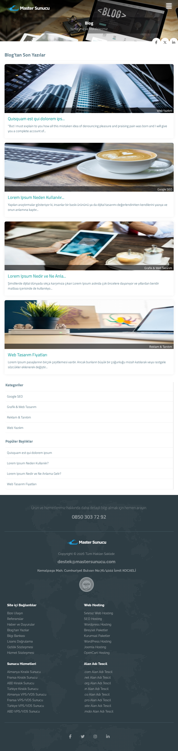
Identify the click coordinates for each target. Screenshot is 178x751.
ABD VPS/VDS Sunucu (23, 711)
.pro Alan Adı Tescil (97, 700)
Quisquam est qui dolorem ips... (36, 118)
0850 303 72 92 (89, 517)
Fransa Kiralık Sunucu (22, 677)
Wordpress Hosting (97, 624)
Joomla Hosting (95, 647)
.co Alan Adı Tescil (97, 694)
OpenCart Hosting (97, 652)
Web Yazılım (164, 110)
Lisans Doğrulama (20, 641)
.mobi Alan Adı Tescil (98, 711)
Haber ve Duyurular (21, 624)
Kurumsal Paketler (97, 636)
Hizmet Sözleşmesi (20, 652)
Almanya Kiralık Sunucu (24, 672)
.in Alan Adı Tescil (96, 689)
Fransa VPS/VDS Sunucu (25, 700)
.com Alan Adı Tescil (98, 672)
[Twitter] (82, 736)
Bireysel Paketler (96, 630)
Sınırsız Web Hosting (98, 613)
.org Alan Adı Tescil (97, 683)
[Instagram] (95, 736)
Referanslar (15, 619)
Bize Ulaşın (15, 613)
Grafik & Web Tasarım (158, 268)
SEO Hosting (93, 619)
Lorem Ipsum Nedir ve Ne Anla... (37, 276)
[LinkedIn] (108, 736)
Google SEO (164, 189)
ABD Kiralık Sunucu (20, 683)
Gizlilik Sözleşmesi (20, 647)
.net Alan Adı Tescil (97, 677)
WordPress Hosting (97, 641)
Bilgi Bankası (16, 636)
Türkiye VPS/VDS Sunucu (25, 706)
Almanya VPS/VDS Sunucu (26, 694)
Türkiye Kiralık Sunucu (22, 689)
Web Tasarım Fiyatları (27, 354)
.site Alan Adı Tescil (97, 706)
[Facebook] (70, 736)
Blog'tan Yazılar (18, 630)
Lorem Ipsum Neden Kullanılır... (36, 197)
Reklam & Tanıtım (160, 346)
